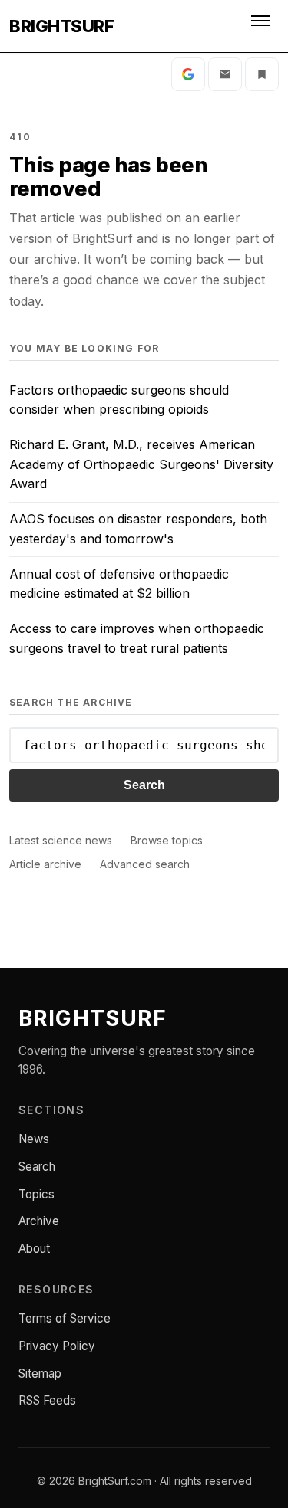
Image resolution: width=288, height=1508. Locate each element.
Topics (36, 1194)
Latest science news (60, 840)
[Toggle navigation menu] (262, 26)
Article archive (45, 863)
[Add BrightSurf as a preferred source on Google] (188, 74)
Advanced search (145, 863)
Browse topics (167, 840)
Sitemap (39, 1373)
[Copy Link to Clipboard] (262, 74)
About (34, 1248)
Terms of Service (64, 1318)
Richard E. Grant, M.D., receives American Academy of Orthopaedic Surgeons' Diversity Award (141, 464)
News (33, 1139)
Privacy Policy (56, 1346)
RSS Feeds (47, 1400)
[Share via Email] (225, 74)
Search (144, 785)
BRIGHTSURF (61, 26)
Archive (38, 1221)
